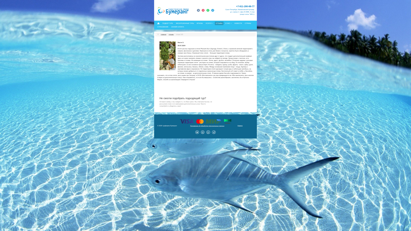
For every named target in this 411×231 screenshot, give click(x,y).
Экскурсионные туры (185, 23)
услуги (208, 23)
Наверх (240, 126)
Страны (248, 23)
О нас (227, 23)
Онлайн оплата (177, 27)
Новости (238, 23)
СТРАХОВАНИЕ (162, 27)
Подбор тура (167, 23)
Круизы (200, 23)
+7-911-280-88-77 (245, 6)
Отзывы (219, 23)
